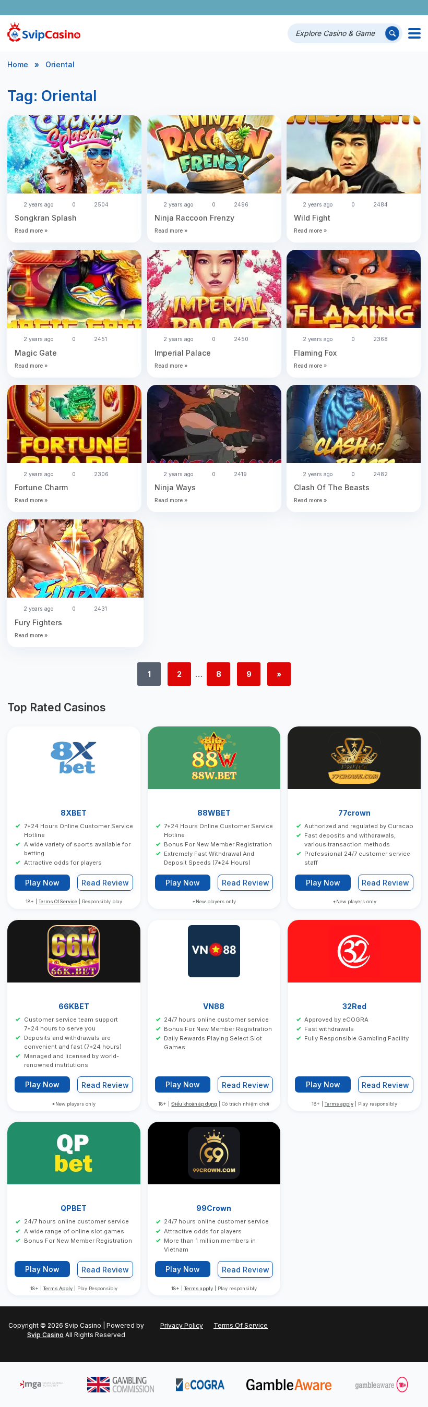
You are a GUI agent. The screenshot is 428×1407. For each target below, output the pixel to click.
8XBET (74, 812)
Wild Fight (312, 217)
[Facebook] (322, 7)
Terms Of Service (58, 901)
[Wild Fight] (354, 155)
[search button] (392, 33)
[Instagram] (366, 7)
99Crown (213, 1208)
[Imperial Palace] (214, 290)
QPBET (74, 1208)
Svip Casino (45, 1335)
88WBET (214, 812)
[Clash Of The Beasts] (354, 425)
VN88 (213, 1006)
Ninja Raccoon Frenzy (194, 217)
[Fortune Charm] (74, 425)
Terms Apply (58, 1288)
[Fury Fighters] (75, 559)
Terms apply (339, 1104)
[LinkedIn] (381, 7)
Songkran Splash (47, 217)
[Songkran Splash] (74, 155)
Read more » (31, 230)
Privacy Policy (181, 1325)
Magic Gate (36, 352)
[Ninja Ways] (214, 425)
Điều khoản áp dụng (194, 1104)
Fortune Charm (41, 487)
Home (17, 64)
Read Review (105, 882)
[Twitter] (337, 7)
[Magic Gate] (74, 290)
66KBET (73, 1006)
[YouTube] (352, 7)
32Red (354, 1006)
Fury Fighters (38, 622)
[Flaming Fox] (354, 290)
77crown (354, 812)
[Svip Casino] (43, 33)
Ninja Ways (175, 487)
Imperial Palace (182, 352)
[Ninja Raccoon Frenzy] (214, 155)
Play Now (42, 882)
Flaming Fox (315, 352)
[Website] (410, 7)
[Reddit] (396, 7)
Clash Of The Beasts (332, 487)
